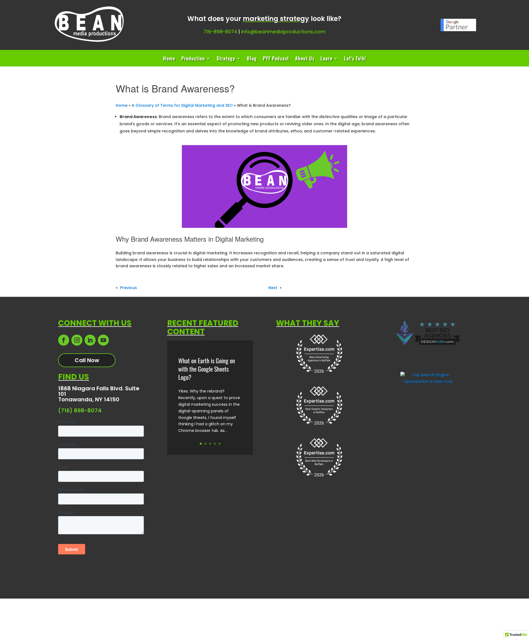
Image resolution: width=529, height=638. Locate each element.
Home (169, 59)
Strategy (226, 59)
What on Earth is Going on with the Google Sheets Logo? (206, 368)
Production (193, 59)
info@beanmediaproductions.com (283, 31)
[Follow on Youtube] (103, 340)
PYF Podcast (276, 59)
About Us (304, 59)
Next (272, 287)
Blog (252, 59)
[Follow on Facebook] (63, 340)
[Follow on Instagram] (76, 340)
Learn (326, 59)
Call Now (87, 360)
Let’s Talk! (355, 59)
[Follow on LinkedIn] (90, 340)
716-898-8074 (220, 31)
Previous (128, 287)
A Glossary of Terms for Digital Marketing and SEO (182, 105)
